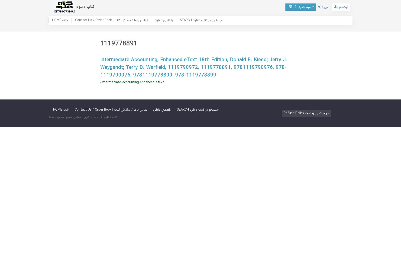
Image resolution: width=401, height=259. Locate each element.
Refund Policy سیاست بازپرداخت (306, 113)
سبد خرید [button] (301, 7)
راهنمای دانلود (164, 20)
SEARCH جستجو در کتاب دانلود (201, 20)
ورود (324, 7)
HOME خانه (60, 20)
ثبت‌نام (343, 7)
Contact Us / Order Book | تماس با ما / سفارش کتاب (111, 20)
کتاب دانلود (86, 7)
